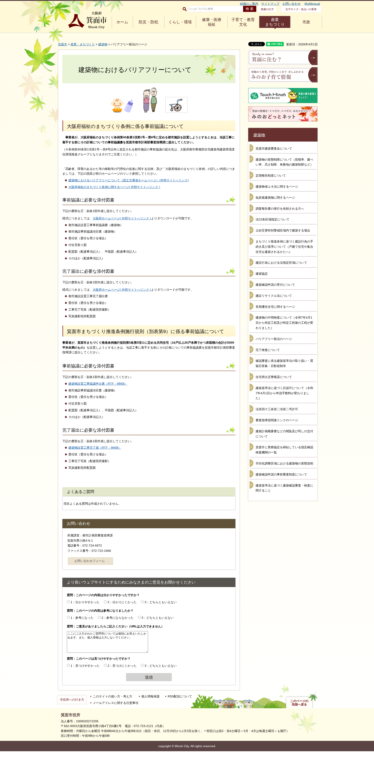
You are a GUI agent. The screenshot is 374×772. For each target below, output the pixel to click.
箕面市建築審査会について (274, 148)
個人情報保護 (150, 696)
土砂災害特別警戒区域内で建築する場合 (283, 230)
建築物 (102, 44)
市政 (306, 22)
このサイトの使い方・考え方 (112, 696)
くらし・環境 (180, 22)
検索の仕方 (267, 9)
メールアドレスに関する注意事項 (115, 703)
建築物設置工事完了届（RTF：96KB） (94, 447)
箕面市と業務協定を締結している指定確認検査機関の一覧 (284, 449)
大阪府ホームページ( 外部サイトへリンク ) (122, 218)
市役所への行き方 (72, 699)
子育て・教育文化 (243, 22)
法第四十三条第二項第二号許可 (277, 409)
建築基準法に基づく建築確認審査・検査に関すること (284, 488)
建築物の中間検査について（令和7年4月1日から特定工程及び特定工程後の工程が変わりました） (284, 323)
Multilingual (312, 3)
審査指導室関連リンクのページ (277, 420)
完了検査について (268, 350)
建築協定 (262, 273)
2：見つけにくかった (122, 665)
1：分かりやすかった (85, 602)
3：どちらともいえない (161, 602)
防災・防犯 (148, 22)
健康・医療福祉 (211, 22)
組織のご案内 (249, 3)
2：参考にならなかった (118, 617)
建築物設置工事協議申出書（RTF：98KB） (97, 383)
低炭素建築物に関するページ (275, 197)
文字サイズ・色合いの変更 (301, 9)
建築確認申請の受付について (275, 284)
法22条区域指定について (272, 219)
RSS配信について (180, 696)
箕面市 (62, 44)
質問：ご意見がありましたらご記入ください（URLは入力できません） (115, 626)
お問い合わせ (291, 3)
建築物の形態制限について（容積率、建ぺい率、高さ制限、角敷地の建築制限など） (284, 162)
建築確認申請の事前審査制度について (281, 474)
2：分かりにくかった (122, 602)
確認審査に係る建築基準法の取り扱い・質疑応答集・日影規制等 (284, 363)
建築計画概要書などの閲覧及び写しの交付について (284, 433)
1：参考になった (82, 617)
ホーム (122, 22)
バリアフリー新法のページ (274, 339)
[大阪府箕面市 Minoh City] (87, 20)
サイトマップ (270, 3)
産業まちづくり (275, 22)
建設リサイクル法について (274, 295)
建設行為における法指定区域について (281, 262)
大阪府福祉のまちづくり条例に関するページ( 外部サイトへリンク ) (114, 187)
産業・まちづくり (83, 44)
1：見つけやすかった (85, 665)
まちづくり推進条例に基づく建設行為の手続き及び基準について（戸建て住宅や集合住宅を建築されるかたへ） (284, 247)
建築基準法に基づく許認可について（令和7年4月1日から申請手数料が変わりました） (284, 393)
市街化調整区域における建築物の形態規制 (284, 463)
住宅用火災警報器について (274, 377)
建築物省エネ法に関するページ (277, 186)
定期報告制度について (271, 175)
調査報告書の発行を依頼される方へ (280, 208)
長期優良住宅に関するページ (275, 306)
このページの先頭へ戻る (299, 702)
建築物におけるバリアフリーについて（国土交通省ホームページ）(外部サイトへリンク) (128, 180)
